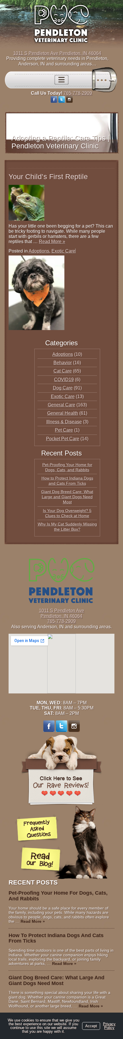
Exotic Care (63, 251)
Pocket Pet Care (62, 438)
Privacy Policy (109, 1026)
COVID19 (64, 379)
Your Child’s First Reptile (48, 176)
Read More (52, 241)
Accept (91, 1026)
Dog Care (63, 387)
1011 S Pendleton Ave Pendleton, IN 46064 (57, 53)
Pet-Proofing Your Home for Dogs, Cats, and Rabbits (58, 896)
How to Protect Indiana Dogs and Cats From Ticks (56, 938)
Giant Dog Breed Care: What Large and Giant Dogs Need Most (67, 496)
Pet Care (64, 430)
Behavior (62, 362)
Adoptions (39, 251)
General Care (61, 404)
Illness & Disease (64, 421)
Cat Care (62, 371)
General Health (62, 413)
